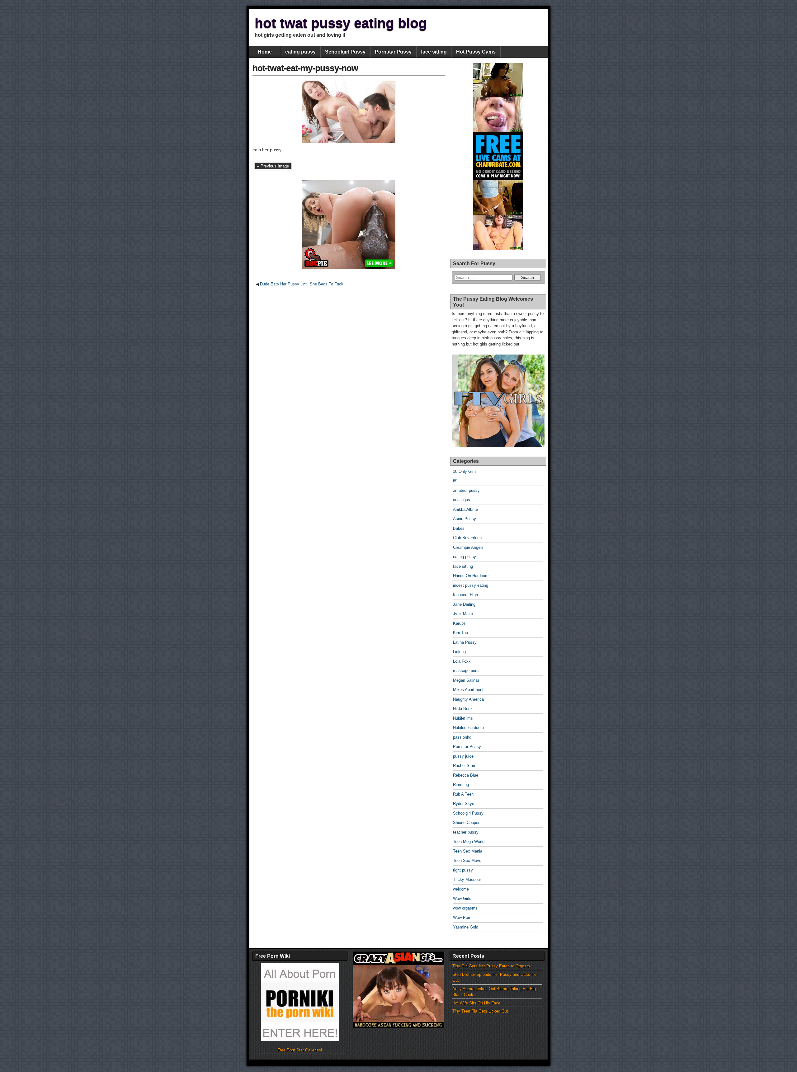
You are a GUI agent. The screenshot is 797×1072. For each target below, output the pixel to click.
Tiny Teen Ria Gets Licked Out (480, 1011)
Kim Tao (460, 632)
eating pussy (300, 51)
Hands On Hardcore (470, 575)
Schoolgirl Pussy (345, 51)
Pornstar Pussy (393, 51)
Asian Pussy (464, 518)
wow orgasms (465, 908)
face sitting (434, 51)
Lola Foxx (462, 661)
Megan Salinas (466, 680)
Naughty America (468, 699)
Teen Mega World (468, 841)
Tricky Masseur (467, 879)
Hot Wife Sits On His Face (476, 1003)
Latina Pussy (465, 642)
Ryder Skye (463, 803)
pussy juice (463, 756)
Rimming (461, 784)
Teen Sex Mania (467, 851)
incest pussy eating (470, 585)
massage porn (466, 670)
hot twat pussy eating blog (341, 23)
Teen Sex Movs (467, 860)
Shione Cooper (466, 822)
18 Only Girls (465, 471)
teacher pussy (466, 832)
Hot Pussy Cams (476, 51)
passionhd (462, 737)
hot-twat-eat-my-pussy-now (305, 68)
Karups (459, 623)
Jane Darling (464, 604)
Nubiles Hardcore (468, 727)
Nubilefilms (463, 718)
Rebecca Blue (465, 775)
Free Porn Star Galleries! (299, 1050)
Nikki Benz (463, 708)
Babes (459, 528)
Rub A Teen (463, 794)
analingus (461, 499)
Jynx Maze (463, 613)
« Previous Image (273, 166)
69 (455, 480)
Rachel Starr (464, 765)
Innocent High (465, 594)
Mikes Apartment (468, 689)
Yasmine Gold (465, 927)
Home (265, 51)
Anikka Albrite (465, 509)
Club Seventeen (467, 537)
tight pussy (463, 870)
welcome (461, 889)
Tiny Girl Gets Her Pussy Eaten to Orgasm (491, 966)
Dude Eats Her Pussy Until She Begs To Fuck (301, 284)
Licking (459, 651)
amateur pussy (466, 490)
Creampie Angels (468, 547)
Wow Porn (462, 917)
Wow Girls (462, 898)
